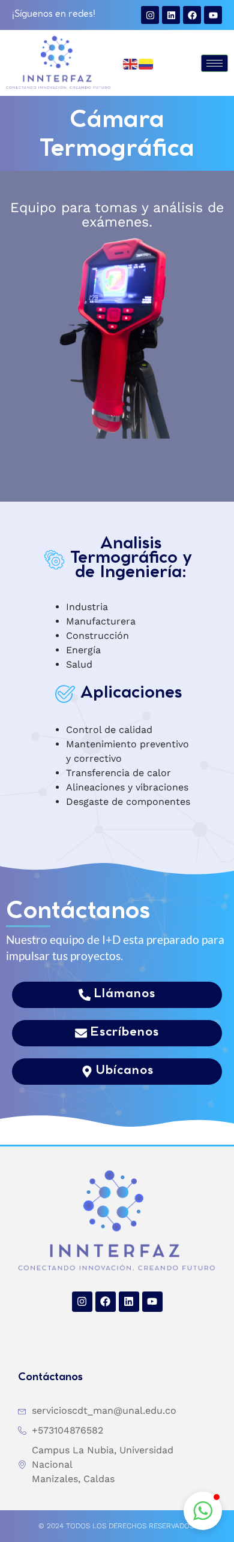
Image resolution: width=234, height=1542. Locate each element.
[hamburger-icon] (214, 63)
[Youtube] (213, 15)
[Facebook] (192, 15)
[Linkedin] (171, 15)
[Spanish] (146, 62)
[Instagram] (150, 15)
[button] (203, 1511)
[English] (131, 62)
